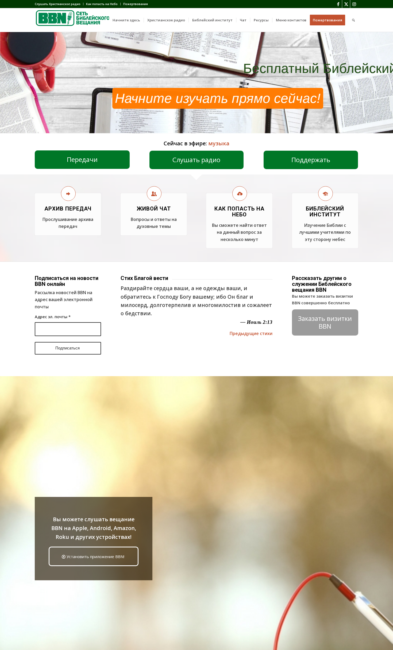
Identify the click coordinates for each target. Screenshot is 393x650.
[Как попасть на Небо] (239, 193)
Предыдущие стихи (251, 333)
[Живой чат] (154, 193)
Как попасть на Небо (102, 4)
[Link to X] (346, 4)
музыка (218, 143)
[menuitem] (59, 4)
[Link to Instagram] (354, 4)
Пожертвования (135, 4)
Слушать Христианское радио (57, 4)
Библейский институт (325, 211)
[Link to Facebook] (338, 4)
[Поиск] (353, 20)
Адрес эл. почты (53, 316)
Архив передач (67, 208)
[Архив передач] (68, 193)
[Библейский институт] (325, 193)
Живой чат (154, 208)
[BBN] (75, 20)
